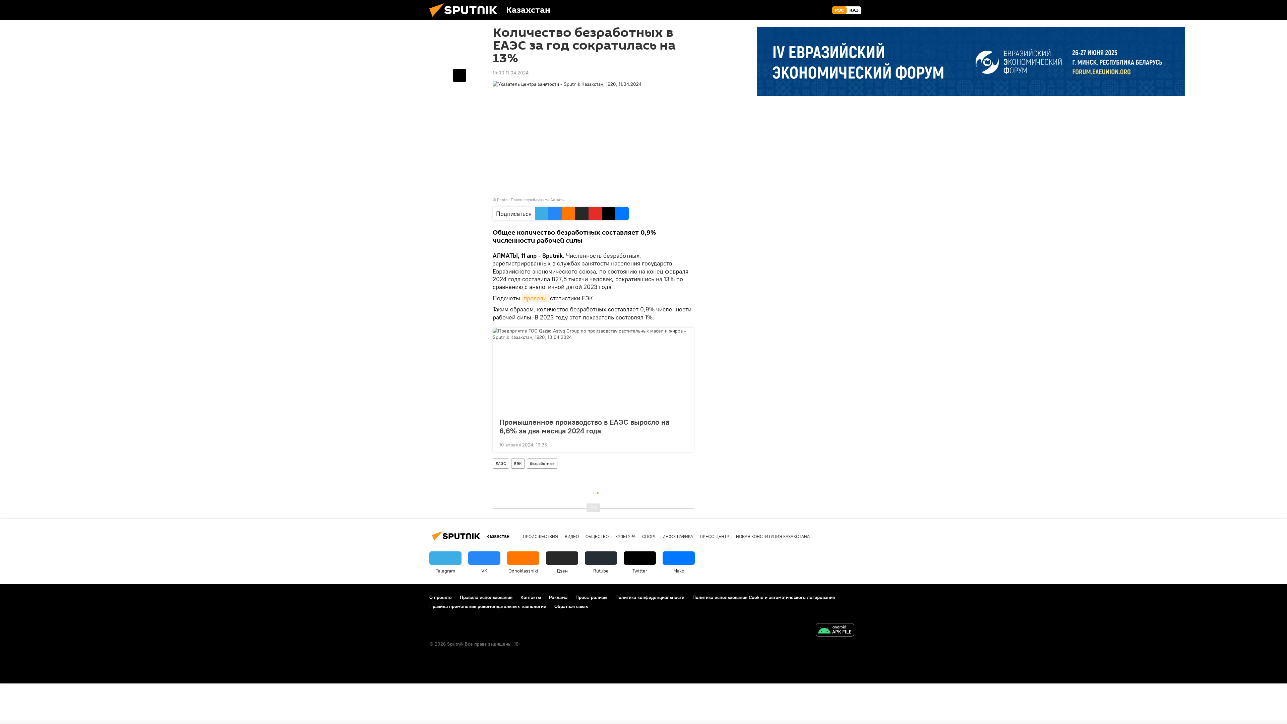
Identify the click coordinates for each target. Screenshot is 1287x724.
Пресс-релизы (591, 597)
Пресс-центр (714, 536)
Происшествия (540, 536)
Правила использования (486, 597)
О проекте (440, 597)
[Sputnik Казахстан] (466, 18)
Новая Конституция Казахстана (773, 536)
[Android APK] (835, 630)
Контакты (530, 597)
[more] (683, 444)
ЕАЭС (501, 463)
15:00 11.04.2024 (511, 73)
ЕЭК (518, 463)
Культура (625, 536)
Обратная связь (571, 606)
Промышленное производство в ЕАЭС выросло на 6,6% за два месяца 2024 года (584, 426)
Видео (572, 536)
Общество (597, 536)
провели (536, 298)
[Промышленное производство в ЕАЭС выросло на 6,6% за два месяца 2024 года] (593, 371)
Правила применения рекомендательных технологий (487, 606)
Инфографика (678, 536)
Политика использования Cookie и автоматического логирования (763, 597)
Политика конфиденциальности (649, 597)
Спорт (649, 536)
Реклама (558, 597)
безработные (542, 463)
